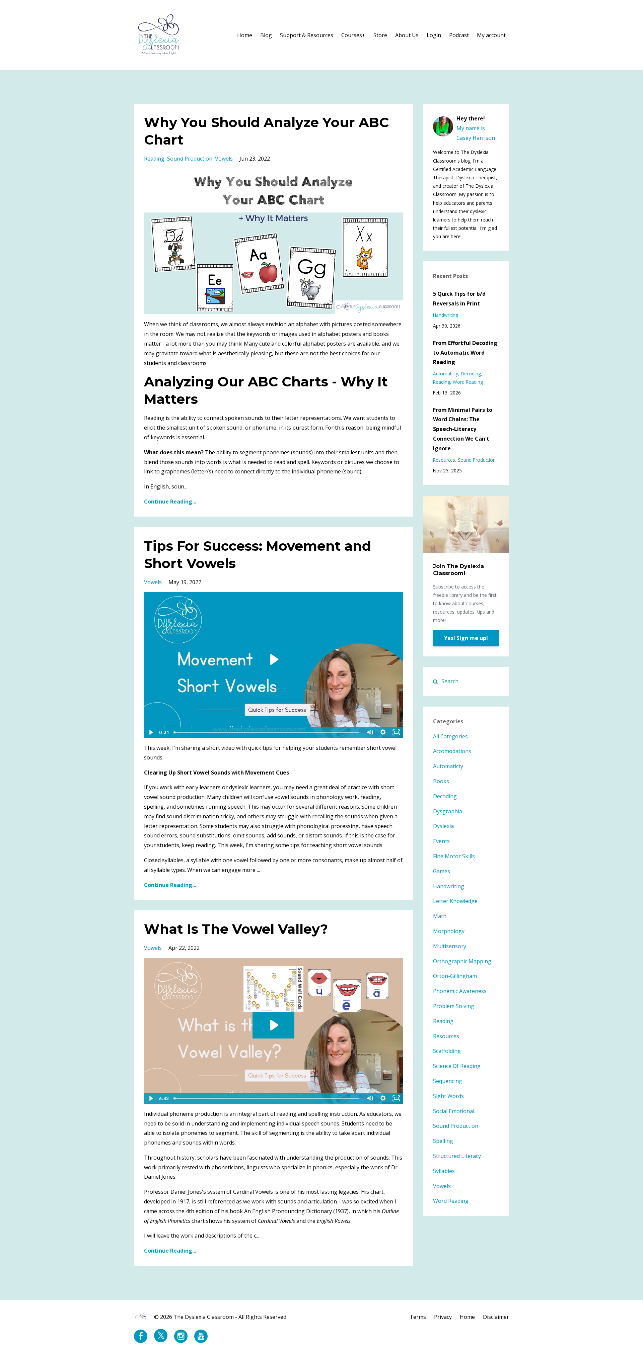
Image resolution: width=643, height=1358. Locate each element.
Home (244, 35)
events (441, 841)
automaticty (445, 373)
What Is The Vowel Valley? (236, 929)
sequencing (447, 1081)
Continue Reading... (170, 501)
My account (491, 35)
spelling (443, 1141)
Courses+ (353, 35)
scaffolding (447, 1051)
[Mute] (369, 732)
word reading (468, 382)
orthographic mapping (462, 961)
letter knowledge (455, 901)
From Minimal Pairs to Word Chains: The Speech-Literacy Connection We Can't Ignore (462, 429)
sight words (448, 1096)
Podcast (459, 35)
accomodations (452, 751)
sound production (189, 158)
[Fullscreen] (396, 732)
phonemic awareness (460, 991)
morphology (449, 931)
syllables (444, 1171)
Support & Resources (306, 35)
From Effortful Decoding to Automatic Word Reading (465, 352)
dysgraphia (447, 811)
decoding (471, 373)
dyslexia (443, 826)
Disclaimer (496, 1317)
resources (444, 460)
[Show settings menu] (383, 732)
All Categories (450, 736)
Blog (266, 35)
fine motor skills (454, 856)
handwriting (445, 315)
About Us (407, 35)
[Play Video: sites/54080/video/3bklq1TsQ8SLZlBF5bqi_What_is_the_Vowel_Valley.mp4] (273, 1025)
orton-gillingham (455, 976)
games (441, 871)
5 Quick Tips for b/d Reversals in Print (459, 298)
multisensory (449, 946)
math (439, 916)
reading (154, 158)
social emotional (453, 1111)
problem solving (453, 1006)
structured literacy (457, 1156)
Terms (418, 1317)
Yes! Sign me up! (466, 638)
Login (434, 35)
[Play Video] (150, 732)
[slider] (267, 732)
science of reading (457, 1066)
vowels (224, 158)
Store (380, 35)
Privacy (443, 1317)
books (441, 781)
